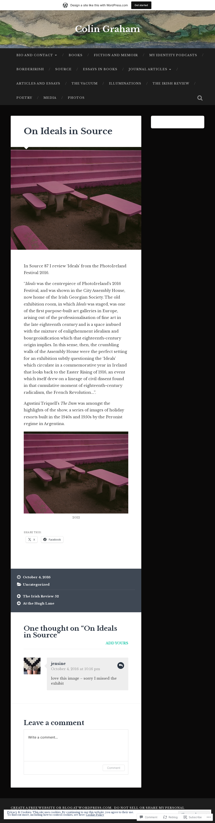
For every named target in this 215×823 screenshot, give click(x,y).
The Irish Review (171, 83)
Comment (113, 768)
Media (49, 98)
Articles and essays (38, 83)
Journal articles (148, 69)
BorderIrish (30, 69)
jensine (58, 663)
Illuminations (125, 83)
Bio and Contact (34, 55)
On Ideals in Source (68, 131)
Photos (76, 98)
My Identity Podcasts (173, 55)
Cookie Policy (95, 814)
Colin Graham (107, 29)
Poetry (24, 98)
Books (76, 55)
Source (63, 69)
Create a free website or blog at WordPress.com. (62, 807)
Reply (120, 665)
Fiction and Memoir (116, 55)
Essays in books (100, 69)
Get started (141, 5)
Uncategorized (36, 584)
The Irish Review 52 (41, 596)
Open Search (200, 98)
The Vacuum (85, 83)
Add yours (117, 643)
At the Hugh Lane (38, 603)
